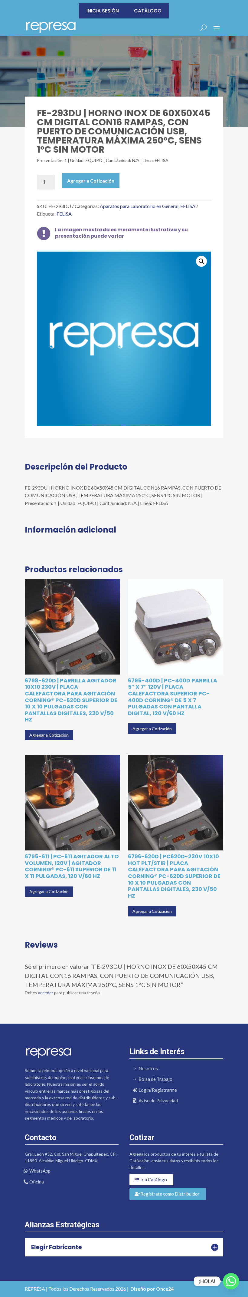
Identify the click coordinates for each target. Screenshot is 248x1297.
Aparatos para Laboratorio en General (139, 206)
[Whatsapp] (231, 1281)
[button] (201, 261)
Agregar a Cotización (90, 180)
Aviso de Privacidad (158, 1100)
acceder (45, 992)
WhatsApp (40, 1170)
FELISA (187, 206)
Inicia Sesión (102, 10)
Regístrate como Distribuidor (170, 1193)
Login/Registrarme (158, 1090)
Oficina (36, 1181)
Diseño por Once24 (152, 1289)
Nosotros (148, 1068)
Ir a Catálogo (153, 1179)
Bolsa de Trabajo (155, 1079)
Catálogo (148, 10)
